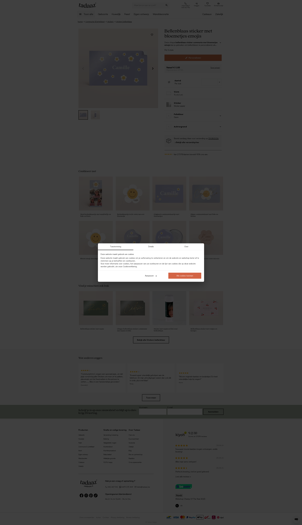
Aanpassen (149, 276)
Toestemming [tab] (115, 246)
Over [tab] (186, 246)
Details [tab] (151, 246)
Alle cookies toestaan (184, 276)
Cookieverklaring (130, 266)
